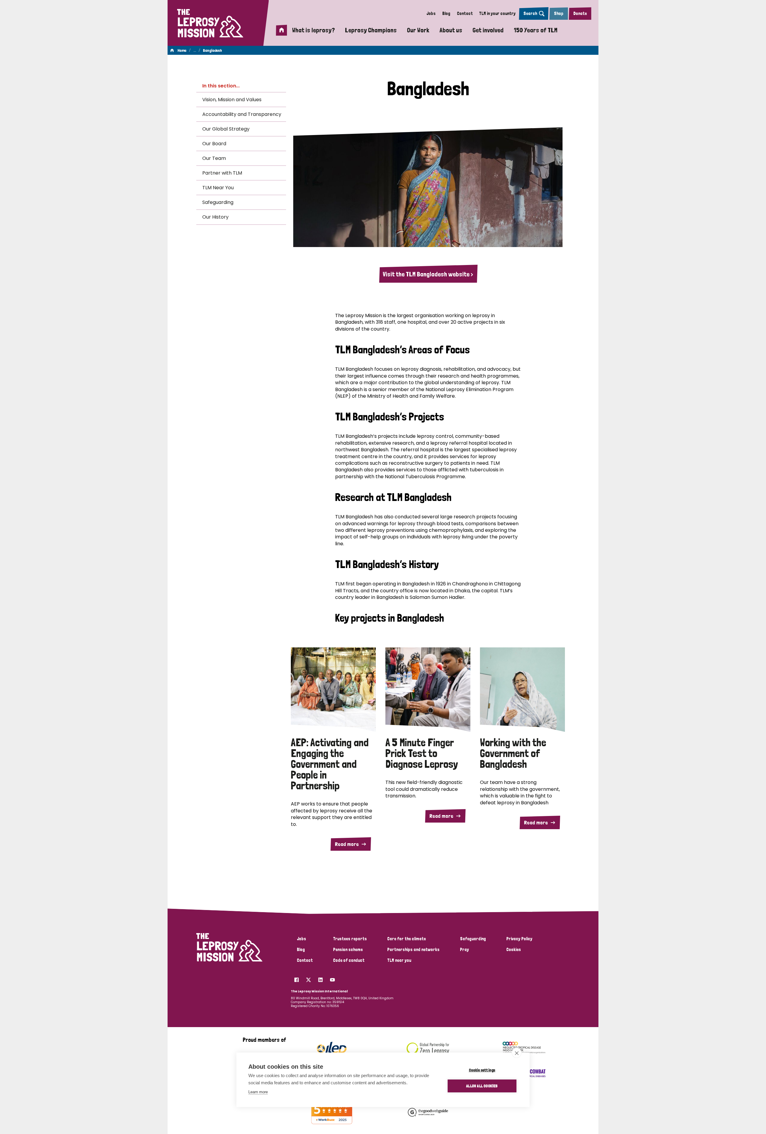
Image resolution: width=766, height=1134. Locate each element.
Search (530, 13)
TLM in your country (497, 13)
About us (451, 30)
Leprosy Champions (371, 30)
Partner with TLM (222, 172)
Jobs (431, 13)
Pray (464, 949)
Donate (580, 13)
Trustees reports (350, 938)
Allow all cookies (482, 1085)
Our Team (214, 158)
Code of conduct (348, 960)
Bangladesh (212, 50)
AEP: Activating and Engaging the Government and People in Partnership (330, 764)
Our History (215, 217)
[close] (517, 1053)
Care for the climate (406, 938)
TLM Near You (218, 187)
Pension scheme (348, 949)
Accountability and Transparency (241, 114)
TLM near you (399, 960)
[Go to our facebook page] (296, 978)
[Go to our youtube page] (332, 978)
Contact (465, 13)
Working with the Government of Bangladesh (513, 753)
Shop (558, 13)
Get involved (488, 30)
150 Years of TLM (535, 30)
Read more (347, 844)
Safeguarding (217, 202)
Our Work (418, 30)
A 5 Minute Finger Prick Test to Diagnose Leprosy (421, 753)
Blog (446, 13)
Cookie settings (482, 1070)
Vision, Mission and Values (232, 99)
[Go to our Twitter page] (308, 978)
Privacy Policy (519, 938)
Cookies (513, 949)
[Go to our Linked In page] (320, 978)
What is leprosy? (313, 30)
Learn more (258, 1092)
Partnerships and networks (413, 949)
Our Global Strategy (226, 128)
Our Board (214, 143)
